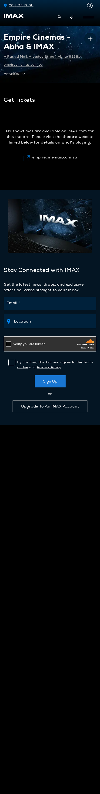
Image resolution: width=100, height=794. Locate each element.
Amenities (12, 74)
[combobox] (54, 321)
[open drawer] (88, 17)
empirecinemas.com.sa (23, 65)
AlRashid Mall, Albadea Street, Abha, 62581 (42, 57)
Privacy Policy (49, 367)
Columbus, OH (21, 5)
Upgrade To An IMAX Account (50, 406)
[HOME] (14, 16)
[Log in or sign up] (88, 5)
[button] (59, 17)
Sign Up (50, 381)
